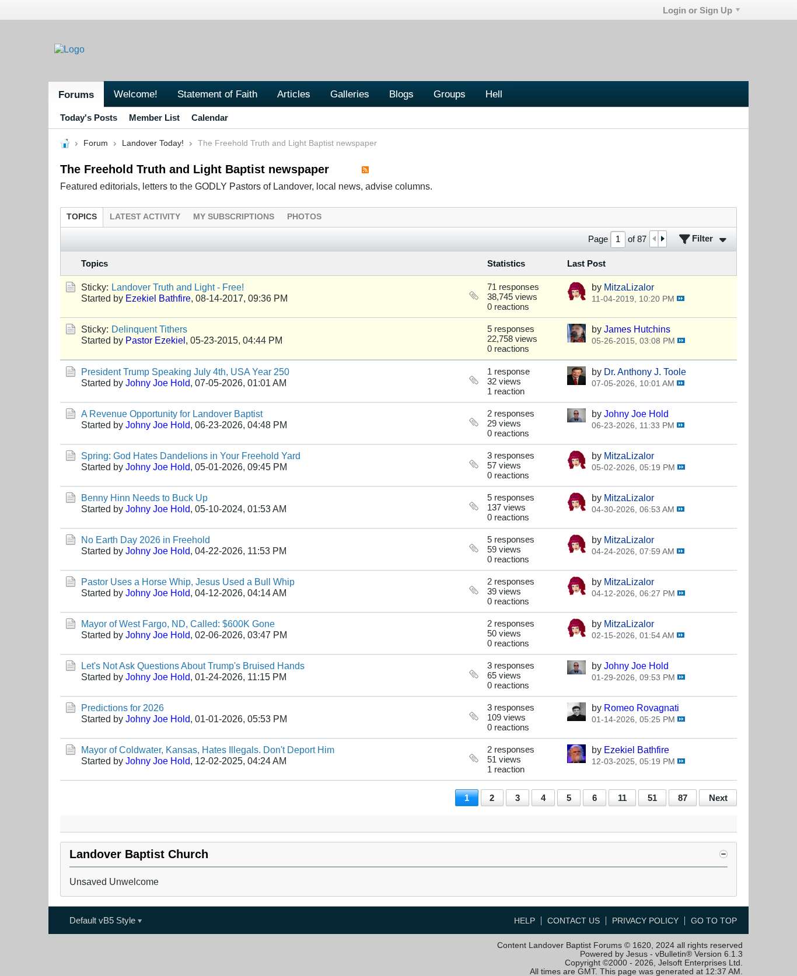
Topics (82, 216)
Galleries (349, 94)
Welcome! (136, 94)
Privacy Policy (645, 920)
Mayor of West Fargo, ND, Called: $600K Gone (178, 623)
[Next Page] (662, 239)
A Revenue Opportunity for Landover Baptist (172, 413)
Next (718, 798)
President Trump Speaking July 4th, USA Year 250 (185, 371)
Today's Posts (88, 118)
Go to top (714, 920)
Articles (293, 94)
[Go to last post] (680, 298)
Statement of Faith (217, 94)
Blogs (401, 94)
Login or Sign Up (697, 10)
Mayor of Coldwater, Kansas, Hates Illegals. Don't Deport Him (207, 749)
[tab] (81, 216)
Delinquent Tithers (149, 329)
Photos (304, 216)
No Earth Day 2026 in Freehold (145, 539)
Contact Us (573, 920)
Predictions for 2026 (122, 707)
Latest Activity (145, 216)
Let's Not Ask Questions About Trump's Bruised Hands (193, 665)
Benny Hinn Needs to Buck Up (144, 497)
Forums (76, 94)
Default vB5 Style (103, 920)
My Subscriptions (233, 216)
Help (524, 920)
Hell (493, 94)
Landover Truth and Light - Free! (177, 287)
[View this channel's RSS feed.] (365, 169)
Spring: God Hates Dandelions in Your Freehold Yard (190, 455)
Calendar (209, 118)
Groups (450, 94)
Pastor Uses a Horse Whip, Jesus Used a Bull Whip (188, 581)
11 (622, 798)
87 (682, 798)
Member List (154, 118)
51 (652, 798)
